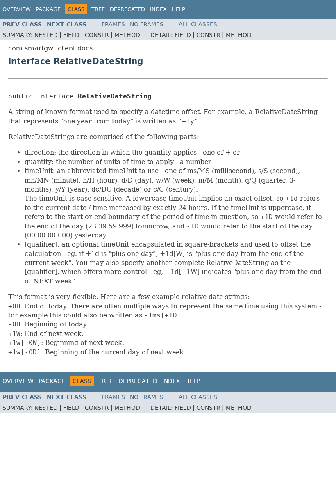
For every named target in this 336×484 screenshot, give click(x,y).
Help (178, 9)
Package (48, 9)
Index (158, 9)
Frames (113, 24)
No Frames (146, 24)
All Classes (198, 24)
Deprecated (127, 9)
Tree (98, 9)
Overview (16, 9)
